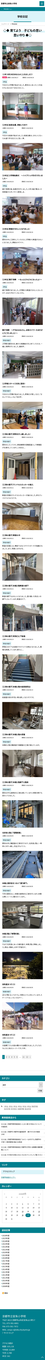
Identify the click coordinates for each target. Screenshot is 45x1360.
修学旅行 (14, 1109)
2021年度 (5, 1249)
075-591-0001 (13, 1323)
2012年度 (5, 1275)
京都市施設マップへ (8, 1177)
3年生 (15, 1106)
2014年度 (5, 1269)
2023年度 (5, 1244)
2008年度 (5, 1286)
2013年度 (5, 1272)
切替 (40, 1090)
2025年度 (5, 1238)
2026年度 (5, 1235)
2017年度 (5, 1261)
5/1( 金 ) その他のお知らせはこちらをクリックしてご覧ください (22, 1155)
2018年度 (5, 1258)
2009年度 (5, 1283)
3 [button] (9, 1057)
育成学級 (35, 1106)
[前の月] (4, 1194)
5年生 (24, 1106)
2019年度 (5, 1255)
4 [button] (11, 1057)
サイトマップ (9, 1332)
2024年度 (5, 1241)
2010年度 (5, 1280)
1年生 (6, 1106)
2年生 (11, 1106)
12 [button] (27, 1057)
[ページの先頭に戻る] (42, 1357)
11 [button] (23, 1057)
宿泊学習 (28, 1109)
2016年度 (5, 1263)
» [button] (30, 1057)
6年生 (29, 1106)
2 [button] (6, 1057)
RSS (6, 1293)
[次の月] (40, 1194)
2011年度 (5, 1278)
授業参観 (21, 1109)
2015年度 (5, 1266)
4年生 (20, 1106)
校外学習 (7, 1109)
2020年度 (5, 1252)
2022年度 (5, 1247)
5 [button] (14, 1057)
